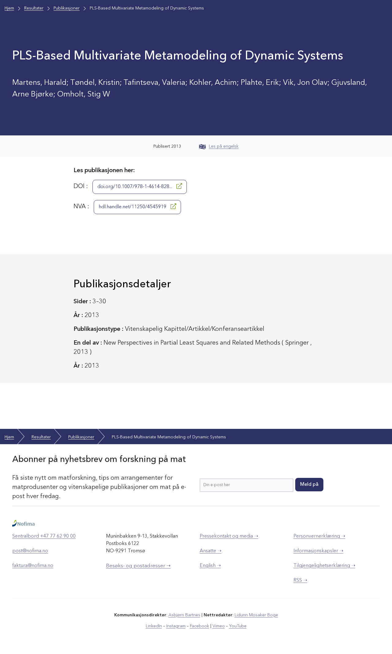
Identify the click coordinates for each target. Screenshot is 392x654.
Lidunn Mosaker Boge (256, 615)
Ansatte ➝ (210, 551)
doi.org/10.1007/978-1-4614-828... (135, 186)
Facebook (199, 626)
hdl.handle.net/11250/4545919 (133, 207)
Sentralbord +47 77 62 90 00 (44, 536)
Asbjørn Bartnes (184, 615)
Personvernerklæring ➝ (319, 536)
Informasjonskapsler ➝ (318, 551)
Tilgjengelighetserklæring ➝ (324, 565)
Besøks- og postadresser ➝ (138, 566)
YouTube (238, 626)
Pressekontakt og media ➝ (229, 536)
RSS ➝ (300, 580)
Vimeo (219, 626)
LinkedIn (154, 626)
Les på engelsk (224, 146)
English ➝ (210, 565)
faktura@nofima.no (32, 565)
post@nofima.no (30, 551)
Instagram (176, 626)
